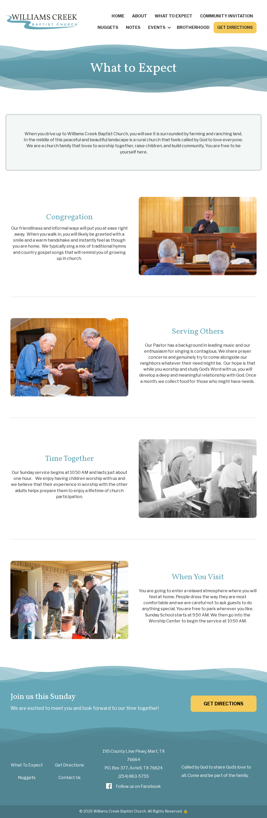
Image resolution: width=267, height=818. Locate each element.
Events (157, 27)
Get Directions (235, 27)
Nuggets (108, 27)
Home (118, 16)
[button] (169, 27)
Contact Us (69, 777)
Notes (133, 27)
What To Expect (27, 765)
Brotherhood (193, 27)
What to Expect (173, 16)
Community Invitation (226, 16)
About (139, 16)
